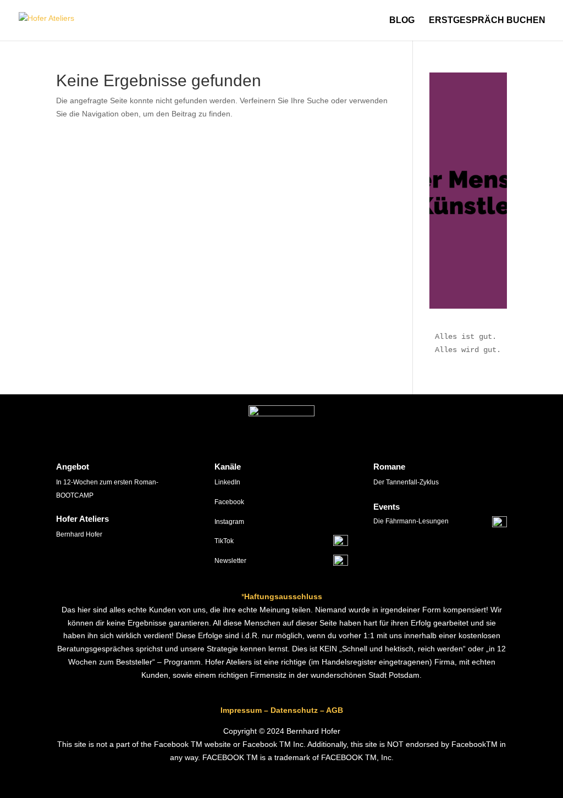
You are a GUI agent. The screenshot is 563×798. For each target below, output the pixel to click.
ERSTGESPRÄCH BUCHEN (487, 20)
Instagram (229, 522)
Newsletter (230, 561)
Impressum (241, 710)
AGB (334, 710)
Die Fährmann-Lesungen (411, 521)
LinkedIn (227, 482)
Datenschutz (294, 710)
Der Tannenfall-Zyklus (406, 482)
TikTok (224, 541)
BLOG (402, 20)
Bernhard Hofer (79, 534)
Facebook (229, 502)
